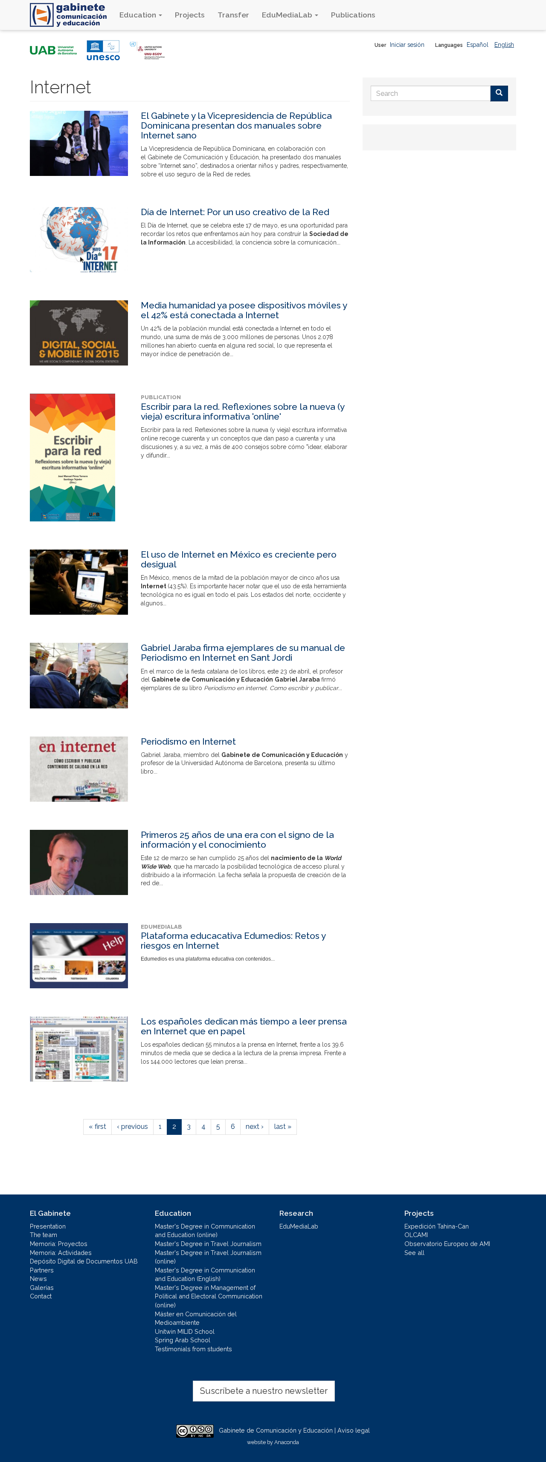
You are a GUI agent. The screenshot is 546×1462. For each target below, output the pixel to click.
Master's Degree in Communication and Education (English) (205, 1274)
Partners (42, 1270)
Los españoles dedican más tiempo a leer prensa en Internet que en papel (244, 1026)
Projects (190, 14)
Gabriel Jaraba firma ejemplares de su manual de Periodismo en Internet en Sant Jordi (243, 652)
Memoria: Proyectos (58, 1243)
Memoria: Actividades (61, 1252)
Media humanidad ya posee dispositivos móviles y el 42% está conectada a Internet (244, 310)
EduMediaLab (288, 14)
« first (97, 1126)
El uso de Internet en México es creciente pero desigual (239, 559)
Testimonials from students (193, 1349)
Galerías (42, 1287)
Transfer (233, 14)
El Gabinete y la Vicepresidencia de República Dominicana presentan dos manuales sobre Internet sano (236, 125)
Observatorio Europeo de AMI (447, 1243)
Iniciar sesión (407, 44)
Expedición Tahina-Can (436, 1226)
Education (138, 14)
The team (43, 1234)
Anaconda (286, 1442)
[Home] (71, 15)
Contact (41, 1296)
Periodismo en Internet (188, 741)
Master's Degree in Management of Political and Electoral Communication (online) (208, 1296)
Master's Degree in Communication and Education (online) (205, 1231)
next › (255, 1126)
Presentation (48, 1226)
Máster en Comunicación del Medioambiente (196, 1318)
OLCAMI (416, 1234)
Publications (353, 14)
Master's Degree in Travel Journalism (208, 1243)
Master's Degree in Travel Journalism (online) (208, 1257)
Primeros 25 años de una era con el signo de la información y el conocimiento (237, 839)
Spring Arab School (182, 1340)
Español (477, 44)
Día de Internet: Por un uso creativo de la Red (235, 212)
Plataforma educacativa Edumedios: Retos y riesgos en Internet (233, 940)
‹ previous (132, 1126)
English (504, 44)
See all (414, 1252)
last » (282, 1126)
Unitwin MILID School (185, 1331)
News (38, 1278)
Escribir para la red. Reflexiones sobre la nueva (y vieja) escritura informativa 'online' (242, 411)
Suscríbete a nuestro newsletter (264, 1391)
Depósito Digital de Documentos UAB (84, 1261)
